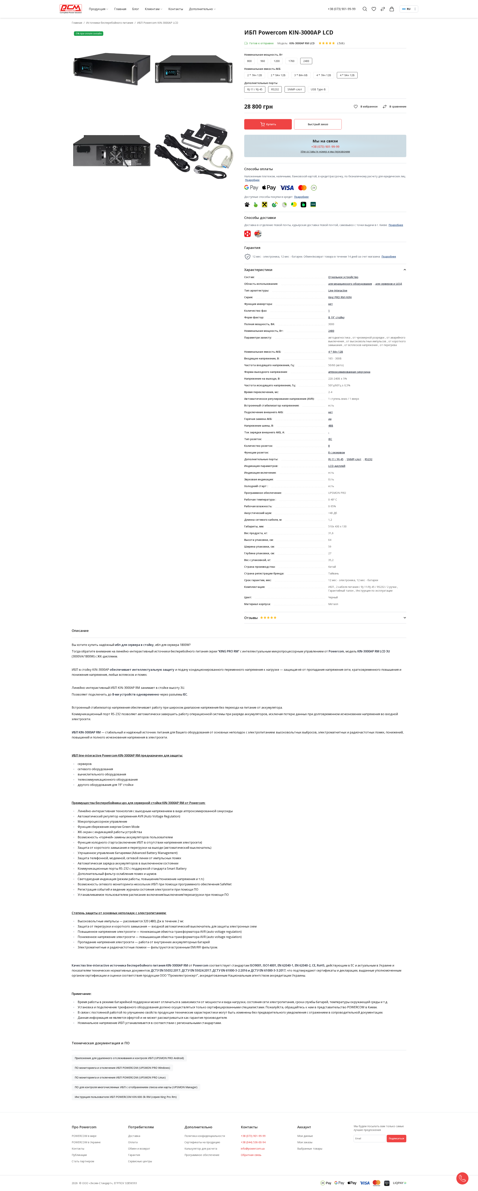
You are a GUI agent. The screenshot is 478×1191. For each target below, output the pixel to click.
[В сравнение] (393, 106)
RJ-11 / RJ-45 (335, 459)
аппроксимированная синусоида (349, 372)
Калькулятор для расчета (200, 1148)
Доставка (134, 1136)
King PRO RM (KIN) (340, 297)
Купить (271, 124)
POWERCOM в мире (84, 1136)
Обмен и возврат (139, 1148)
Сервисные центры (140, 1161)
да (329, 419)
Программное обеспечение (201, 1155)
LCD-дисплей (336, 466)
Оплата (133, 1142)
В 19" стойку (336, 317)
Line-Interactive (337, 290)
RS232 (368, 459)
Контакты (78, 1148)
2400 (331, 331)
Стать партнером (83, 1161)
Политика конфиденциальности (204, 1136)
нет (330, 304)
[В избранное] (365, 106)
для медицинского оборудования (350, 284)
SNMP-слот (354, 459)
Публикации (79, 1155)
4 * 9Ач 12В (335, 351)
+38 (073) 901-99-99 (342, 9)
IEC (330, 439)
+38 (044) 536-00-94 (253, 1142)
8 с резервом (336, 452)
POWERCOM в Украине (86, 1142)
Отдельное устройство (343, 277)
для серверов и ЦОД (388, 284)
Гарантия (134, 1155)
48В (330, 425)
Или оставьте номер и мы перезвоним (325, 151)
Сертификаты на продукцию (202, 1142)
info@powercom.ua (253, 1148)
